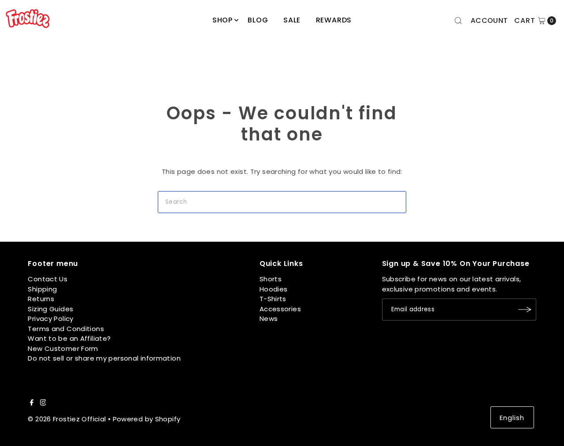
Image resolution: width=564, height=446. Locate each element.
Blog (258, 20)
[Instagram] (43, 403)
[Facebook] (31, 403)
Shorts (271, 279)
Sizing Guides (50, 308)
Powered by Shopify (147, 419)
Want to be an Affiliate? (69, 338)
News (269, 318)
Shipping (42, 289)
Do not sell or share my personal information (104, 358)
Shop (222, 20)
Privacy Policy (50, 318)
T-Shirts (273, 298)
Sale (292, 20)
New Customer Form (63, 348)
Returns (41, 298)
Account (489, 20)
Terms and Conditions (66, 328)
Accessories (280, 308)
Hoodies (274, 289)
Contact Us (47, 279)
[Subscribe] (525, 310)
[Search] (458, 21)
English (512, 417)
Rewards (334, 20)
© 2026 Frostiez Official (67, 419)
